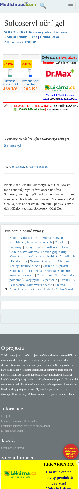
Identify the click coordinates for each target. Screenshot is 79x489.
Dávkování (62, 32)
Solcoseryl (18, 166)
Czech (4, 447)
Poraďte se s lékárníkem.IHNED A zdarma (71, 452)
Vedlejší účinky (15, 37)
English (12, 447)
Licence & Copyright (12, 430)
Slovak (20, 447)
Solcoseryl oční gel (36, 166)
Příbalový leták (28, 32)
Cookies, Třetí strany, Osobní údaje (19, 421)
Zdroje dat (6, 416)
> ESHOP (29, 42)
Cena (33, 37)
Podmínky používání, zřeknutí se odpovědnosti (25, 425)
